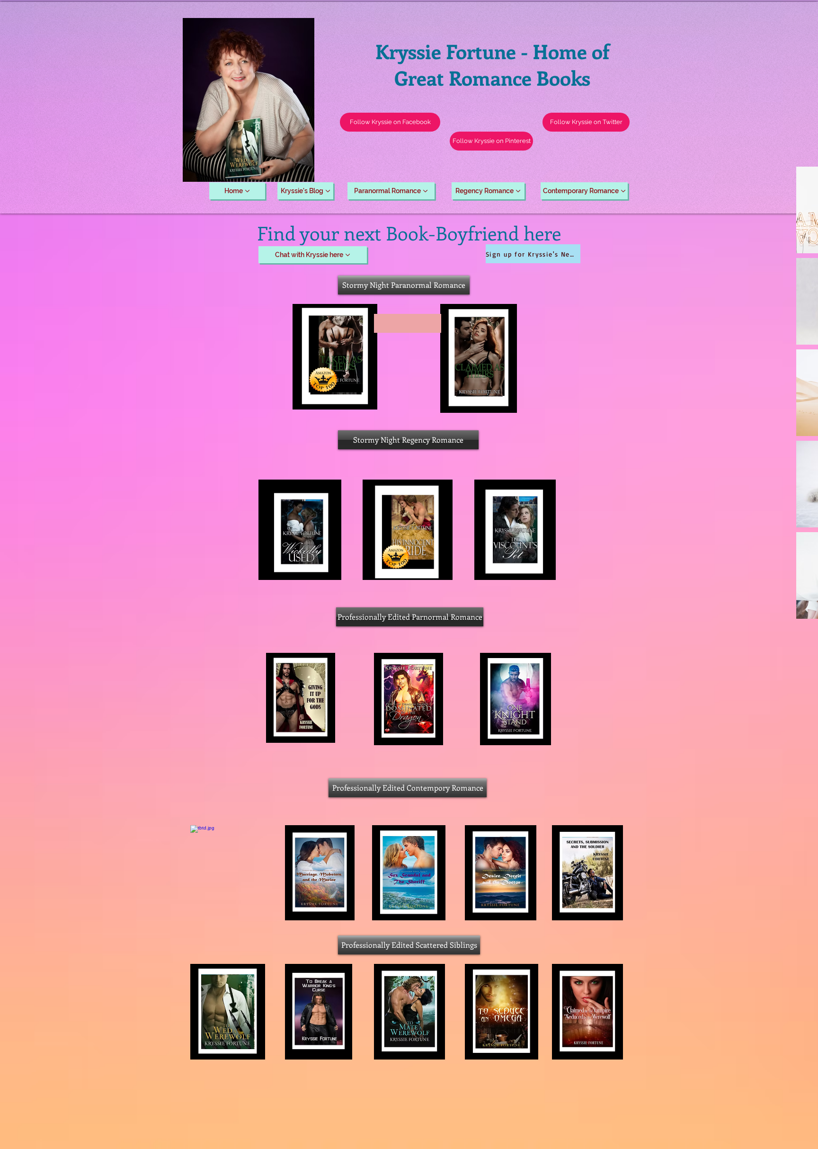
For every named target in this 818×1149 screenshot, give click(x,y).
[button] (586, 122)
